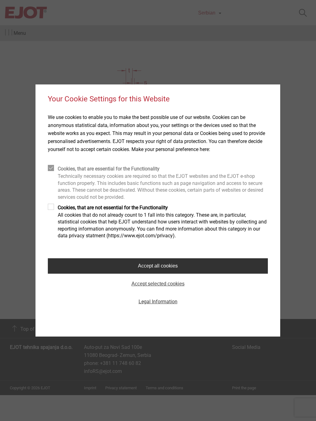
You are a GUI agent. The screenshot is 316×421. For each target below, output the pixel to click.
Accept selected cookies (158, 283)
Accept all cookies (158, 265)
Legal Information (158, 302)
